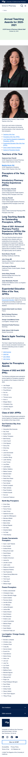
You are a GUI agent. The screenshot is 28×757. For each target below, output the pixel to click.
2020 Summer (7, 352)
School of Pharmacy (9, 6)
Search (20, 5)
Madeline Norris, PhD (8, 165)
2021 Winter (6, 357)
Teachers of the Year (9, 134)
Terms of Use (5, 749)
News (5, 10)
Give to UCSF (17, 742)
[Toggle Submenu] (14, 707)
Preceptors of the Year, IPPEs (11, 137)
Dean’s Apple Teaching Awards (12, 147)
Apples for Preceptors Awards (11, 150)
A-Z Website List (15, 749)
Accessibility (5, 747)
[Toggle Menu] (25, 5)
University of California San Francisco (16, 2)
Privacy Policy (15, 747)
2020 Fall (5, 354)
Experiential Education (8, 300)
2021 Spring (6, 359)
